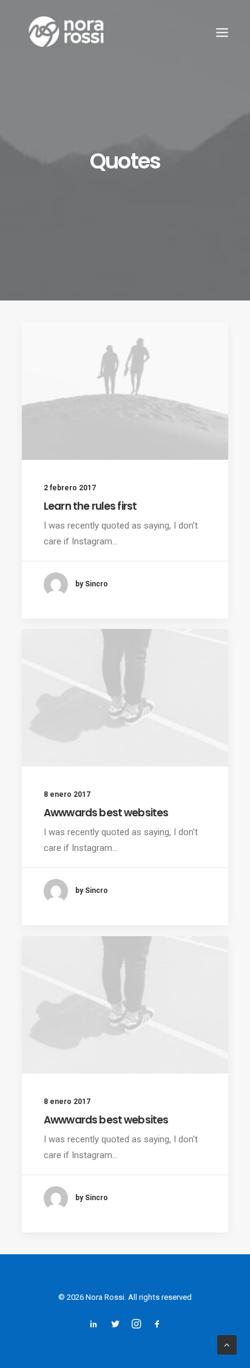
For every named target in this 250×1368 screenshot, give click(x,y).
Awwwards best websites (106, 812)
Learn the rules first (90, 506)
